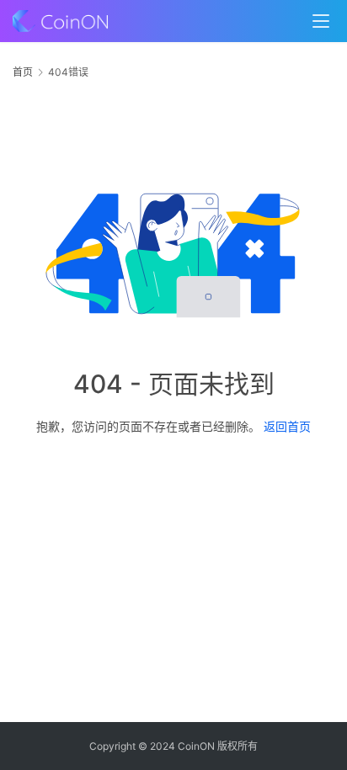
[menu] (321, 21)
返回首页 (287, 426)
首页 (23, 72)
